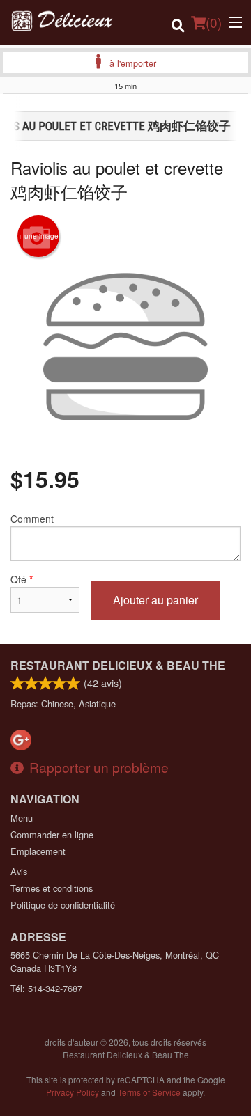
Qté (21, 579)
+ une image (38, 236)
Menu (21, 817)
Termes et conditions (51, 888)
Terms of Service (149, 1092)
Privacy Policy (72, 1092)
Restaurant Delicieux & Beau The (117, 665)
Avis (18, 871)
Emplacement (38, 851)
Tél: (46, 988)
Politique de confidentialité (62, 904)
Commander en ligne (51, 834)
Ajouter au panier (155, 600)
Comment (32, 519)
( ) (214, 22)
